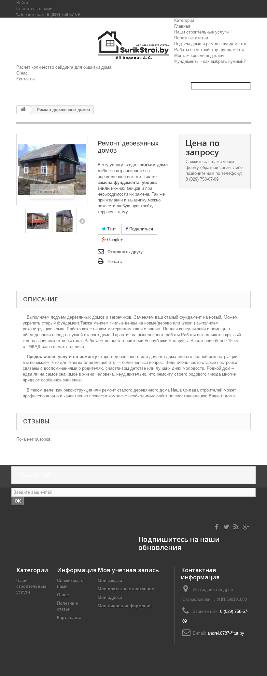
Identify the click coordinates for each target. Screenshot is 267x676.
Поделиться (140, 229)
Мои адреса (110, 597)
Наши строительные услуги (201, 32)
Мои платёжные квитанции (126, 588)
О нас (22, 73)
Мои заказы (110, 580)
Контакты (25, 78)
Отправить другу (125, 251)
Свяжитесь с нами (34, 8)
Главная (182, 26)
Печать (114, 261)
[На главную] (23, 110)
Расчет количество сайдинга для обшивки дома (63, 67)
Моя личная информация (125, 605)
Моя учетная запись (128, 570)
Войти (22, 2)
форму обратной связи (208, 167)
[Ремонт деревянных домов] (38, 221)
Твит (111, 229)
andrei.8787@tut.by (225, 633)
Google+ (114, 239)
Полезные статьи (191, 37)
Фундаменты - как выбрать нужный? (210, 61)
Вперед (82, 221)
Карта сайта (69, 617)
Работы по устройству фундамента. (210, 49)
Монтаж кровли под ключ (199, 55)
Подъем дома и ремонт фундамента (210, 43)
